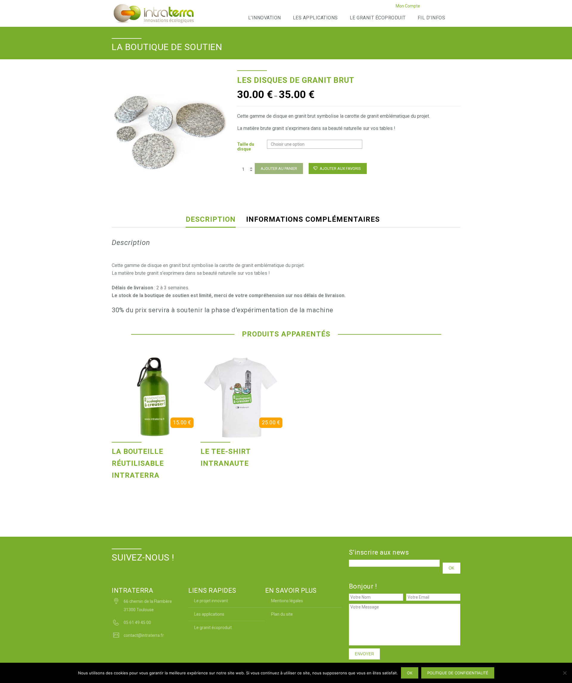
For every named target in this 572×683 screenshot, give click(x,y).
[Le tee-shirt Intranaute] (241, 397)
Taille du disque (245, 146)
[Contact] (456, 6)
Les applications (315, 18)
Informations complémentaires (313, 219)
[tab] (215, 219)
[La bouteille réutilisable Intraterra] (153, 397)
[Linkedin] (441, 6)
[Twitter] (434, 6)
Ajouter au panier (279, 168)
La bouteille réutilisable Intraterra (138, 463)
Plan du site (282, 614)
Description (211, 219)
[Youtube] (449, 6)
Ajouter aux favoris (340, 168)
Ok (409, 672)
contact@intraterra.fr (144, 635)
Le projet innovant (211, 600)
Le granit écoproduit (378, 18)
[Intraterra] (153, 13)
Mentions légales (287, 600)
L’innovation (264, 18)
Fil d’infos (431, 18)
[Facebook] (426, 6)
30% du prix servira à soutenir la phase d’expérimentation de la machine (222, 310)
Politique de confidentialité (457, 672)
